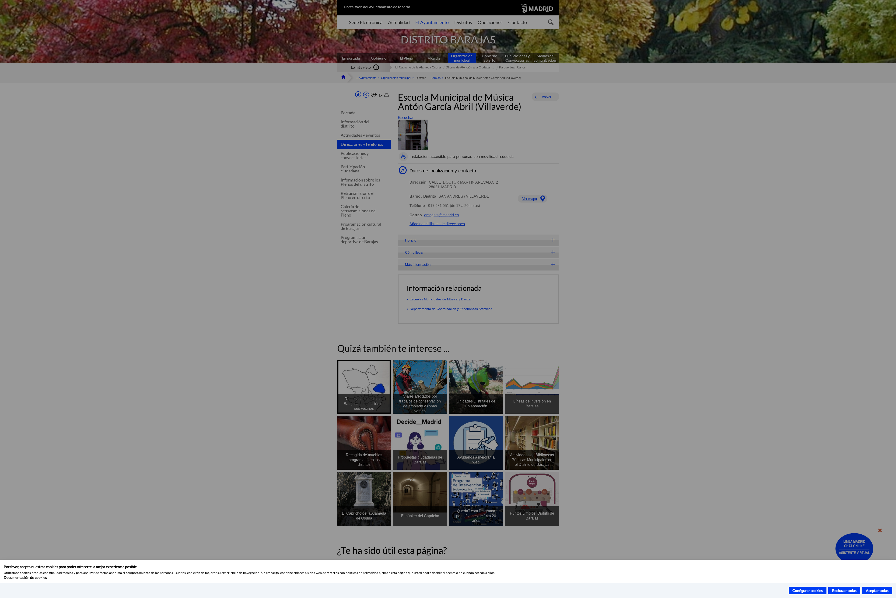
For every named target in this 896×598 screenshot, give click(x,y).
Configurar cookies (807, 590)
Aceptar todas (877, 590)
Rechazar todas (844, 590)
